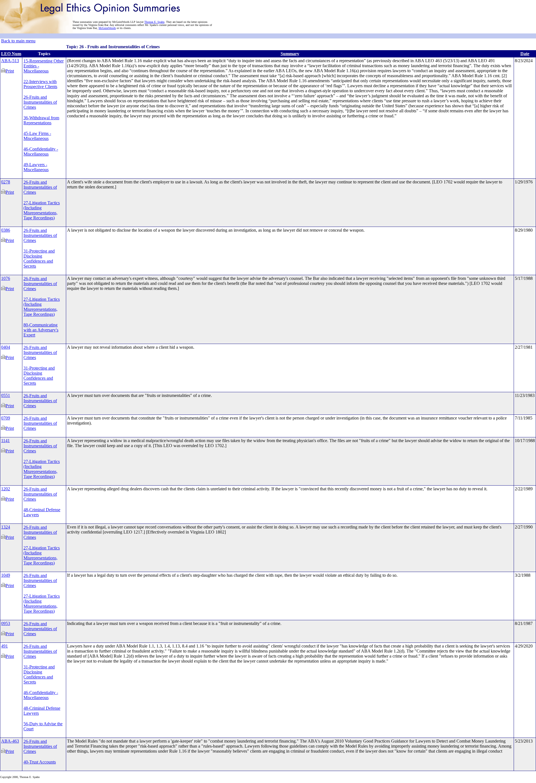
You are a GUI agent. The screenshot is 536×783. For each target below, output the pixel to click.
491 (4, 646)
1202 (5, 488)
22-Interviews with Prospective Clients (40, 84)
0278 (5, 182)
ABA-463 (10, 741)
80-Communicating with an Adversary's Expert (40, 330)
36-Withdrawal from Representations (41, 120)
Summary (290, 53)
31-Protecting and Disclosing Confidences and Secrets (39, 258)
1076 (5, 278)
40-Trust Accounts (39, 762)
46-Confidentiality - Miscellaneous (40, 151)
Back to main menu (18, 40)
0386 (5, 230)
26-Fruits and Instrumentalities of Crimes (40, 102)
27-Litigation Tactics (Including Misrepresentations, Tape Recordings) (41, 210)
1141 (5, 440)
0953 (5, 623)
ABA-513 (10, 60)
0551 (5, 395)
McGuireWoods (107, 28)
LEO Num (11, 53)
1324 (5, 527)
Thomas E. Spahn (154, 21)
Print (10, 71)
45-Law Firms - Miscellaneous (37, 136)
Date (524, 53)
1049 (5, 575)
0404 (5, 347)
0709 (5, 418)
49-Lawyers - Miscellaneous (36, 167)
